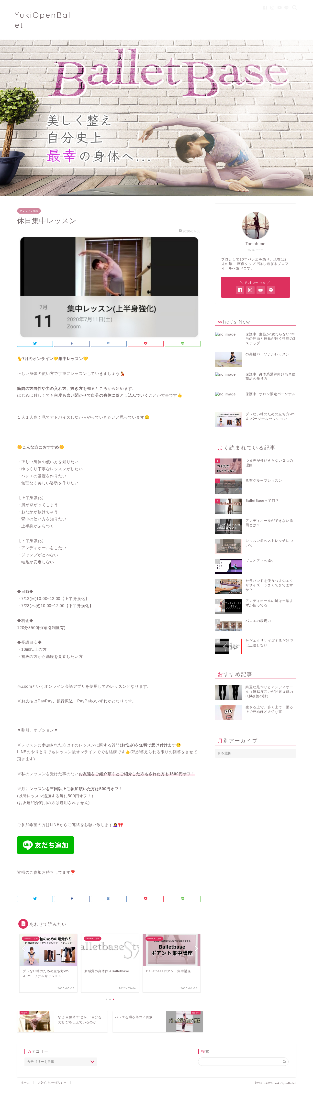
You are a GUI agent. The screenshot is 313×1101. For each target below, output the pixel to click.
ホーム (25, 1082)
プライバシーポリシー (52, 1082)
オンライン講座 (29, 210)
